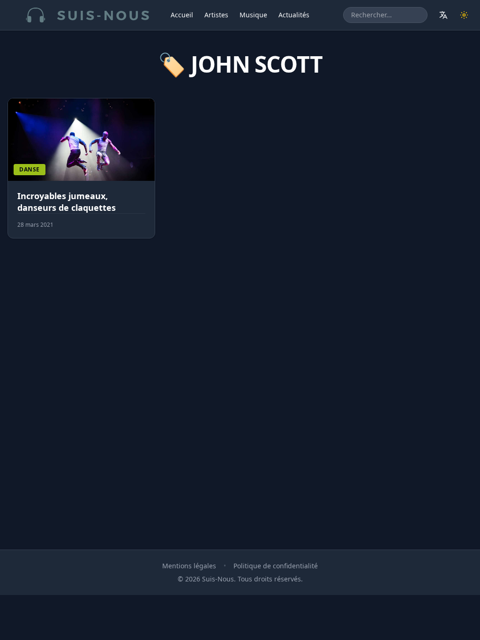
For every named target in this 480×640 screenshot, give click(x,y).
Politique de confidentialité (275, 565)
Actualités (293, 14)
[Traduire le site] (443, 15)
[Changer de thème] (464, 15)
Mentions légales (189, 565)
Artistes (216, 14)
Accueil (182, 14)
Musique (253, 14)
